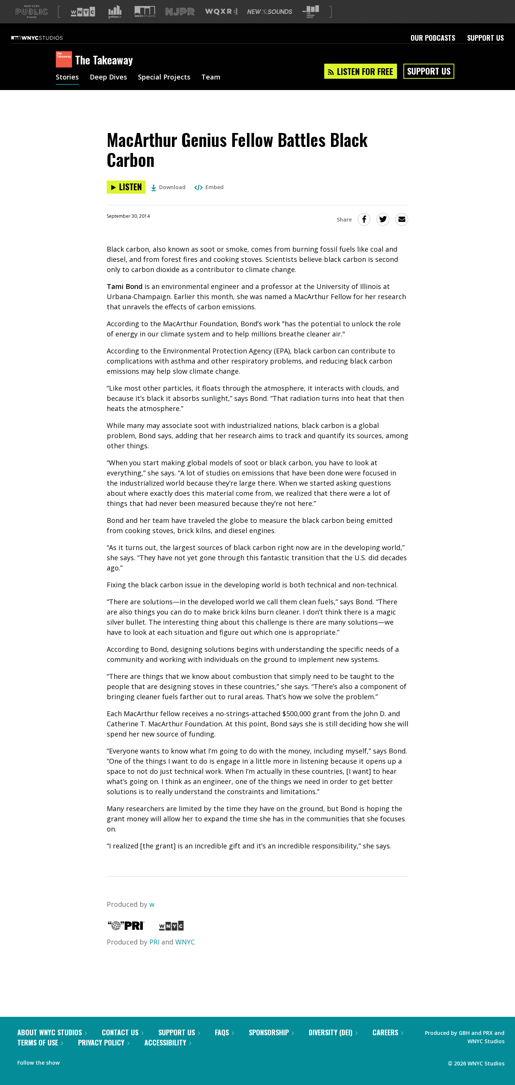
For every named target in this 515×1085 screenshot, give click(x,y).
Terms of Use (37, 1042)
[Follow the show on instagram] (99, 1061)
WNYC (185, 941)
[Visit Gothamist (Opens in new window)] (115, 11)
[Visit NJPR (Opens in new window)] (180, 12)
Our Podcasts (433, 38)
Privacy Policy (101, 1042)
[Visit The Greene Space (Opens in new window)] (310, 11)
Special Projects (164, 77)
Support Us (485, 38)
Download (172, 187)
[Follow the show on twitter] (85, 1061)
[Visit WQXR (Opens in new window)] (221, 11)
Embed (214, 187)
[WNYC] (171, 927)
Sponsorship (269, 1032)
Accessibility (165, 1042)
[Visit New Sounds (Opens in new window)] (269, 11)
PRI (154, 941)
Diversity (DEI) (331, 1032)
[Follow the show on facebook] (70, 1061)
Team (211, 77)
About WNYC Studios (49, 1032)
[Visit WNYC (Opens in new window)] (83, 12)
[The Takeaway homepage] (65, 60)
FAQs (222, 1032)
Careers (385, 1032)
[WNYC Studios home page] (46, 37)
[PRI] (126, 927)
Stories (67, 77)
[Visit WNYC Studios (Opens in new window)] (145, 11)
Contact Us (120, 1032)
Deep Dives (108, 77)
